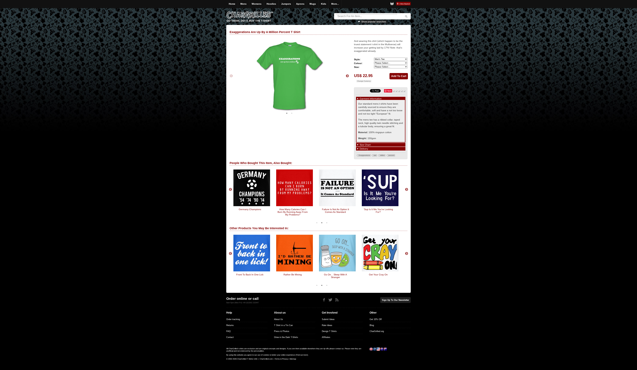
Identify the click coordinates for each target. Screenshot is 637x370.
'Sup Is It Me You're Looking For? (378, 210)
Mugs (313, 3)
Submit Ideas (328, 319)
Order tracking (233, 319)
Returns (230, 325)
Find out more (301, 355)
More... (335, 3)
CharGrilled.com (266, 359)
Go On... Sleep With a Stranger (335, 276)
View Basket (405, 4)
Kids (323, 3)
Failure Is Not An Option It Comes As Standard (335, 210)
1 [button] (286, 113)
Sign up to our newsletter (395, 300)
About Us (278, 319)
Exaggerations (364, 155)
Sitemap (293, 359)
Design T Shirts (329, 331)
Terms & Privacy (281, 359)
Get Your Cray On (378, 274)
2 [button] (291, 113)
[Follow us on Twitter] (330, 300)
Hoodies (271, 3)
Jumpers (286, 3)
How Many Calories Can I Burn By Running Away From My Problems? (293, 212)
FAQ (228, 331)
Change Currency (364, 81)
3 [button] (326, 222)
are (375, 155)
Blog (372, 325)
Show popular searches (373, 21)
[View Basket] (392, 4)
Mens (243, 3)
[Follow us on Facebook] (324, 300)
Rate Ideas (327, 325)
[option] (289, 76)
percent (391, 155)
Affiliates (326, 337)
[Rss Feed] (337, 300)
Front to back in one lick (249, 274)
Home (232, 3)
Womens (256, 3)
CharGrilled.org (377, 331)
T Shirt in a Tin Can (283, 325)
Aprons (300, 3)
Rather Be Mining (292, 274)
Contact (230, 337)
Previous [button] (231, 76)
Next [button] (347, 76)
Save (389, 90)
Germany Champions (250, 209)
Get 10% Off (376, 319)
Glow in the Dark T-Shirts (286, 337)
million (382, 155)
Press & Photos (281, 331)
